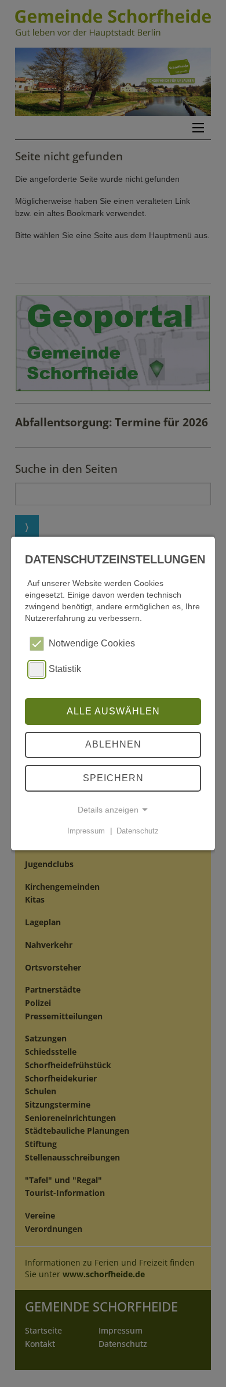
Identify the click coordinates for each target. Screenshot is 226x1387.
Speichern (113, 778)
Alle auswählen (113, 711)
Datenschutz (137, 831)
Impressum (86, 831)
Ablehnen (113, 744)
